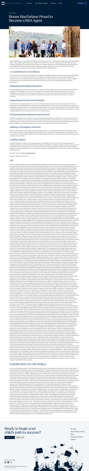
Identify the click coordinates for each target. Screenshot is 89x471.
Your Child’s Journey (41, 3)
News (60, 3)
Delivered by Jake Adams (10, 467)
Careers (73, 439)
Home (10, 13)
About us (53, 3)
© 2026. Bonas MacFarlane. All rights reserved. (15, 466)
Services (29, 3)
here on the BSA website (28, 153)
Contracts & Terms (77, 437)
